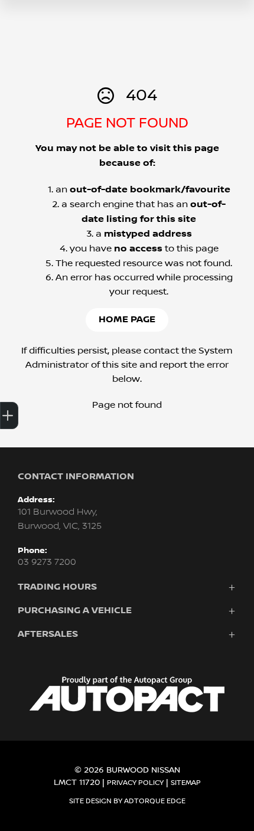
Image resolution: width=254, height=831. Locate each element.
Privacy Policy (135, 782)
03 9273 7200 (47, 562)
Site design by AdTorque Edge (127, 801)
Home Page (127, 319)
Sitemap (186, 782)
